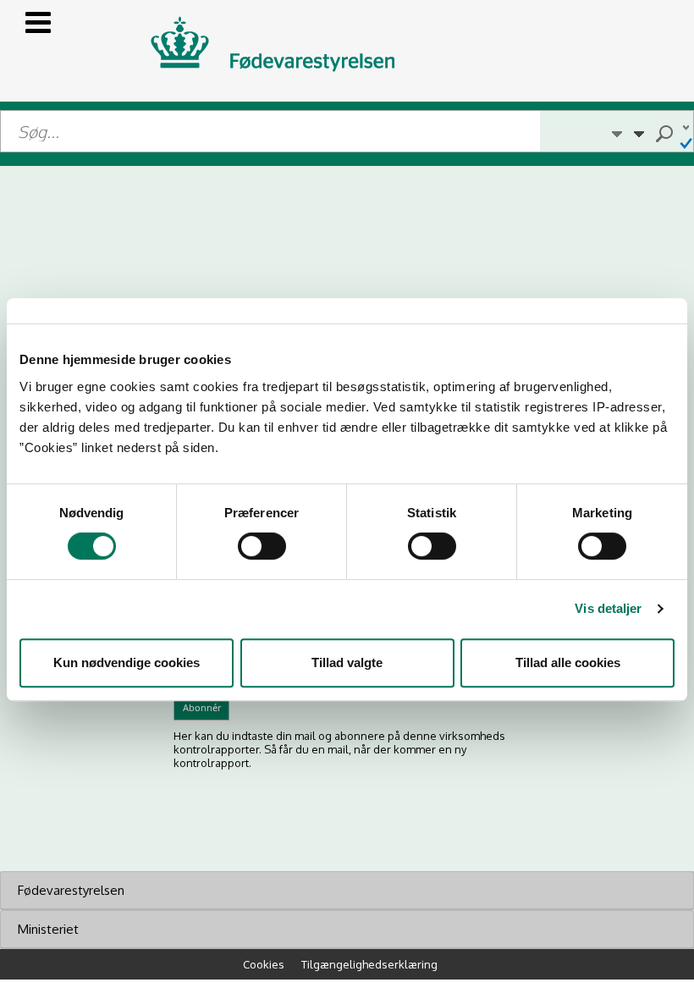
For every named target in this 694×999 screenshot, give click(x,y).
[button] (616, 131)
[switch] (262, 546)
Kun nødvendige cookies (126, 662)
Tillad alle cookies (567, 662)
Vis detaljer (608, 608)
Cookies (263, 964)
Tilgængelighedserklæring (369, 964)
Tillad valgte (347, 662)
